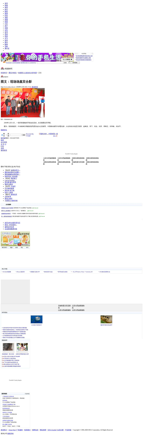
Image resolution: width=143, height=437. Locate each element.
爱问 (6, 42)
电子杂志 (17, 166)
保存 (2, 140)
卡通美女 (8, 200)
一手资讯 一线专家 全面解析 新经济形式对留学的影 (22, 213)
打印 (2, 146)
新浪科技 (35, 87)
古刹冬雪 (8, 196)
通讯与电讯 (12, 73)
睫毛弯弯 (13, 182)
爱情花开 (14, 194)
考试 (6, 34)
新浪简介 (4, 430)
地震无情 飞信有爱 (11, 176)
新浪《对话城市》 (11, 225)
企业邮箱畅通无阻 (11, 229)
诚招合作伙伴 (9, 227)
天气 (6, 38)
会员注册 (60, 430)
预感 (6, 184)
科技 (6, 15)
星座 (6, 36)
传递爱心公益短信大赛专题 (27, 73)
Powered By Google (30, 135)
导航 (6, 46)
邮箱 (6, 44)
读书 (6, 32)
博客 (6, 18)
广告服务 (20, 430)
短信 (6, 40)
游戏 (6, 28)
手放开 (13, 186)
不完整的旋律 (9, 188)
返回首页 (4, 150)
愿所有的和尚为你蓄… (12, 172)
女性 (6, 30)
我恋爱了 (14, 178)
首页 (6, 3)
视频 (6, 20)
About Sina (12, 430)
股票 (6, 13)
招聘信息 (35, 430)
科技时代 (4, 73)
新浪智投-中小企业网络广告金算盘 (19, 208)
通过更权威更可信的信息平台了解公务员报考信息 (23, 216)
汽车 (6, 24)
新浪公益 (10, 166)
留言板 (3, 138)
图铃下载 (4, 166)
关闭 (2, 148)
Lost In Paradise (10, 180)
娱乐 (6, 9)
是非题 (7, 182)
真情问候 (14, 200)
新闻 (6, 5)
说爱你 (10, 184)
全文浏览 (4, 142)
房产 (6, 26)
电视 (6, 22)
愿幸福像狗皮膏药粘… (12, 174)
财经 (6, 11)
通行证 (7, 48)
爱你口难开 (8, 198)
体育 (6, 7)
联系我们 (27, 430)
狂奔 (6, 192)
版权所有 (10, 433)
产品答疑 (68, 430)
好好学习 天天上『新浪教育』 (17, 210)
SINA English (52, 430)
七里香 (10, 192)
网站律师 (43, 430)
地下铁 (12, 190)
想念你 (7, 190)
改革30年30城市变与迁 (12, 223)
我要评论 (4, 130)
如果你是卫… (15, 170)
